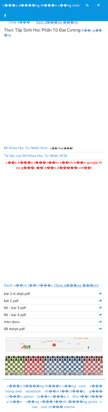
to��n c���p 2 (53, 396)
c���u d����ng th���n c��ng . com (46, 386)
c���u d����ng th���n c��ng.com (41, 5)
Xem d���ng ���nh (57, 22)
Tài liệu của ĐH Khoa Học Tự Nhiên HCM (35, 156)
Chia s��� (19, 22)
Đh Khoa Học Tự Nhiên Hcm (25, 148)
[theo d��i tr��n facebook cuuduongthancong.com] (5, 15)
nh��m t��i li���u (65, 391)
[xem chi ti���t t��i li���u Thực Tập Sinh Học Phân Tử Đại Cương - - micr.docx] (100, 321)
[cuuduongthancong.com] (87, 5)
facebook (33, 391)
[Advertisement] (54, 90)
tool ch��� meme (58, 407)
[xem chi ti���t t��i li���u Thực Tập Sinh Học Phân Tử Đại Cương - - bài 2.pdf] (100, 300)
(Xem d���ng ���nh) (76, 285)
